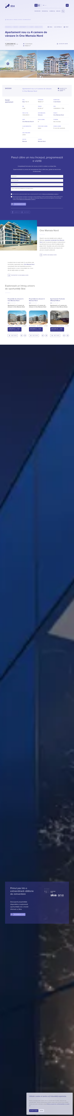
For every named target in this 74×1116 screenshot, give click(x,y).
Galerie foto (63, 88)
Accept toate (33, 1110)
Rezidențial (45, 11)
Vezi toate (14, 335)
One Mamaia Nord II (27, 19)
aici (58, 79)
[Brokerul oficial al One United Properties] (10, 6)
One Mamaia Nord (58, 115)
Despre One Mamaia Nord (50, 255)
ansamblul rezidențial (51, 240)
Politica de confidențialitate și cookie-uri (50, 194)
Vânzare (15, 27)
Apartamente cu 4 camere (26, 27)
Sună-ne (16, 212)
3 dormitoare (57, 102)
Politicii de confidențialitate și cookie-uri (27, 199)
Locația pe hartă (63, 43)
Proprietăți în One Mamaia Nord (19, 275)
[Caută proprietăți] (63, 11)
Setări (41, 1110)
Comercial (52, 11)
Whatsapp (26, 212)
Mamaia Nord (38, 27)
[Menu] (67, 5)
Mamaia (24, 141)
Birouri (58, 11)
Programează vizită (19, 204)
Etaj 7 (23, 102)
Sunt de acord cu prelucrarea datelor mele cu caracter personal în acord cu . (36, 194)
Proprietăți (38, 11)
